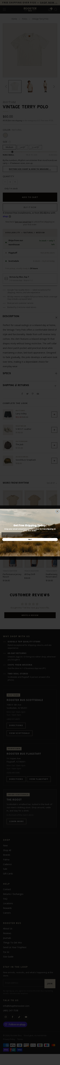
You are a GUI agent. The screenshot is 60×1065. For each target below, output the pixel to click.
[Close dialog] (57, 511)
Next (30, 539)
